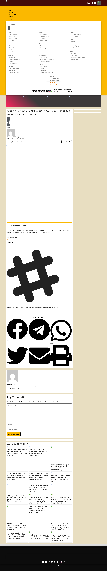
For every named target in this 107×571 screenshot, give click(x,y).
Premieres (43, 70)
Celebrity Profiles (14, 68)
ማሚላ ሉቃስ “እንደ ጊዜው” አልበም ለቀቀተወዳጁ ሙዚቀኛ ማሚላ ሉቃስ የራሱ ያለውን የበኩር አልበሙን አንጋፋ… (60, 538)
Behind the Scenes (14, 59)
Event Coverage (13, 52)
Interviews (12, 57)
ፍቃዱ (57, 307)
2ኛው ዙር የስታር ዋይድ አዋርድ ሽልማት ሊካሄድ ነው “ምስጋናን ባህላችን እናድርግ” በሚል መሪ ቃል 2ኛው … (60, 478)
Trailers (73, 42)
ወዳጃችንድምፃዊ (42, 307)
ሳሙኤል (12, 307)
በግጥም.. (22, 307)
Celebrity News (13, 34)
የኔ (50, 307)
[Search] (9, 28)
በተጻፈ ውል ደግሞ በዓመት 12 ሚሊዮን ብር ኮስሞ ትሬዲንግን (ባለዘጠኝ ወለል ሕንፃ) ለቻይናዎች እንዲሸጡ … (38, 476)
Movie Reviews (13, 46)
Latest (11, 12)
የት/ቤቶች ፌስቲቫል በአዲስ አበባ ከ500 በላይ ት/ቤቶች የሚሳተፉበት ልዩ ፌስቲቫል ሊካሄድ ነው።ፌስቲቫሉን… (39, 500)
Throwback (74, 59)
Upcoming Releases (46, 48)
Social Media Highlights (47, 59)
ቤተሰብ (26, 307)
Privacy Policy (54, 78)
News (8, 127)
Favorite (66, 142)
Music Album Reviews (15, 48)
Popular (12, 14)
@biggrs (10, 240)
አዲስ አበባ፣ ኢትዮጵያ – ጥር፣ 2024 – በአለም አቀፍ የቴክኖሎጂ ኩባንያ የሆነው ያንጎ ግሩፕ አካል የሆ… (38, 509)
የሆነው (48, 307)
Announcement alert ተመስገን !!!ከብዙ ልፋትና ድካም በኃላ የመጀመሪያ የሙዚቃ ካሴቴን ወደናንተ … (17, 526)
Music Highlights (13, 38)
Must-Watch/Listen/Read (78, 57)
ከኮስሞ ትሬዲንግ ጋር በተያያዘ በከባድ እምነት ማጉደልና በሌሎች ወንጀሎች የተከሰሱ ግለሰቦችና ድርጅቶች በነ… (17, 476)
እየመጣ (36, 307)
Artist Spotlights (44, 36)
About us (52, 76)
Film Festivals (44, 50)
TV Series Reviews (14, 50)
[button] (17, 329)
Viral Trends (43, 57)
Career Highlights (14, 72)
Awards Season (13, 63)
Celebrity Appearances (46, 72)
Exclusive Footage (76, 48)
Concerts (42, 38)
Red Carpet (43, 66)
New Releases (44, 34)
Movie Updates (13, 36)
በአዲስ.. (18, 307)
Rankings (74, 55)
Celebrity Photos (76, 34)
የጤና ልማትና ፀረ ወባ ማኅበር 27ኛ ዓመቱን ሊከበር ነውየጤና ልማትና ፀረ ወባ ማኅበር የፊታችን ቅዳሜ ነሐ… (38, 452)
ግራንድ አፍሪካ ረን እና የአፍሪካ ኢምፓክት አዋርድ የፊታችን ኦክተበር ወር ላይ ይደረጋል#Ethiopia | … (60, 467)
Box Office (43, 46)
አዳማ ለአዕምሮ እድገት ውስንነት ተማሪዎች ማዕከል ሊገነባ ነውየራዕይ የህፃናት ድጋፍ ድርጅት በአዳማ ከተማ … (17, 452)
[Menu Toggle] (7, 7)
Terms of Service (55, 80)
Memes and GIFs (45, 61)
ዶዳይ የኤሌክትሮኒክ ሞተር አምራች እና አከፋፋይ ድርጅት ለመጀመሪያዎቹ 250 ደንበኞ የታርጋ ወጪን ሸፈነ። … (16, 536)
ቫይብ (30, 307)
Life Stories (12, 70)
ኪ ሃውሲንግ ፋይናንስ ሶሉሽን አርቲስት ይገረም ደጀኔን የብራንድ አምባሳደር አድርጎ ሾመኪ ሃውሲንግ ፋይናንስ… (61, 500)
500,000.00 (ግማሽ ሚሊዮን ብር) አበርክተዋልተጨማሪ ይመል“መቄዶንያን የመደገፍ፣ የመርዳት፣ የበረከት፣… (60, 526)
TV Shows (12, 40)
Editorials (11, 61)
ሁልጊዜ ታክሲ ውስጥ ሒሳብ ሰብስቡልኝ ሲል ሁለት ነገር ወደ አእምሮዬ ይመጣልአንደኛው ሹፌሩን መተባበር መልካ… (16, 498)
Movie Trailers (44, 52)
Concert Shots (75, 36)
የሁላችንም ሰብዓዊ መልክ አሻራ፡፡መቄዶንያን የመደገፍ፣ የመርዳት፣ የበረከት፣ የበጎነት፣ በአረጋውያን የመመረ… (39, 538)
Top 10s (73, 53)
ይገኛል (53, 307)
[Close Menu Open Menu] (10, 19)
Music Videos (44, 40)
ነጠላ (33, 307)
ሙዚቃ (8, 307)
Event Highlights (76, 46)
